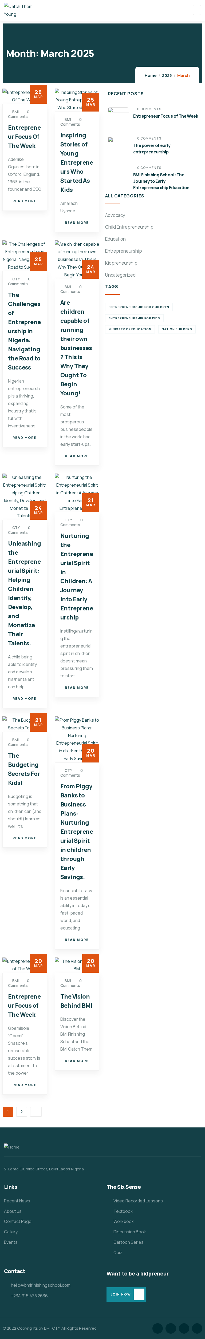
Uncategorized (120, 275)
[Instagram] (184, 1328)
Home (151, 75)
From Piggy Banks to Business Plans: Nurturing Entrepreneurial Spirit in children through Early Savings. (76, 831)
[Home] (11, 1147)
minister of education (130, 329)
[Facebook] (170, 1328)
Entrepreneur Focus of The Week (24, 1005)
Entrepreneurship (123, 251)
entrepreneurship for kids (134, 318)
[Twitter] (157, 1328)
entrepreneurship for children (139, 307)
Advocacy (115, 215)
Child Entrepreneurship (129, 227)
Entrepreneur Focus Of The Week (24, 137)
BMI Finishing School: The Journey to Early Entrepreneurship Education (161, 181)
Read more (24, 201)
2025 (167, 75)
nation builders (177, 329)
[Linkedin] (197, 1328)
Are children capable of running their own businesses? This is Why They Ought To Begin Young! (76, 348)
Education (115, 239)
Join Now (121, 1294)
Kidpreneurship (121, 263)
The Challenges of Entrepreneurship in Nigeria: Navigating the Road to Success (24, 331)
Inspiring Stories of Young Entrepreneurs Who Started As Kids (76, 162)
